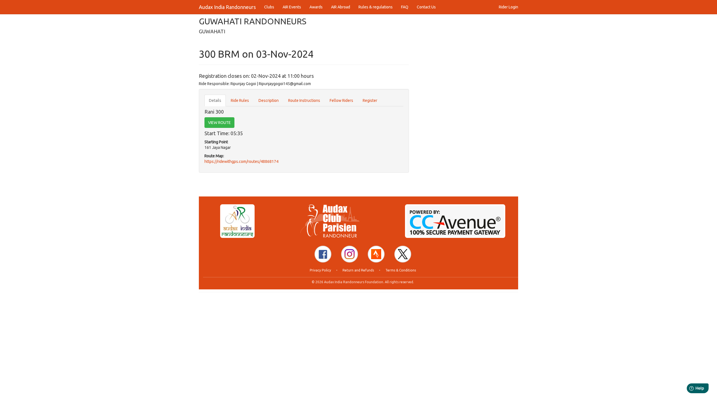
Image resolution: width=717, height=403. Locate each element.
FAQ (404, 7)
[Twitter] (402, 254)
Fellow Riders (341, 100)
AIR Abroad (340, 7)
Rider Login (508, 7)
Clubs (269, 7)
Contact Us (426, 7)
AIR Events (292, 7)
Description (269, 100)
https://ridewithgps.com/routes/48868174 (241, 161)
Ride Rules (240, 100)
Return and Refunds (358, 270)
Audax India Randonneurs (227, 7)
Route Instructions (304, 100)
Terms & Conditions (400, 270)
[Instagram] (349, 254)
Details (215, 100)
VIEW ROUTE (219, 122)
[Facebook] (323, 254)
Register (370, 100)
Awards (316, 7)
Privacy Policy (320, 270)
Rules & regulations (375, 7)
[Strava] (376, 254)
